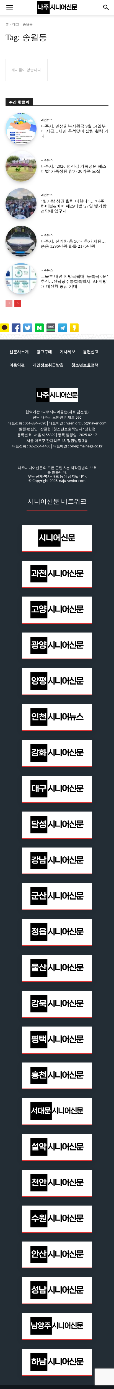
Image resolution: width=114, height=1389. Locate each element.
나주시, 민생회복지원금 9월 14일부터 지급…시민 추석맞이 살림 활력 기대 (74, 131)
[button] (9, 7)
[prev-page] (9, 303)
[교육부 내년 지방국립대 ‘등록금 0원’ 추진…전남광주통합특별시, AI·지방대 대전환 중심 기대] (21, 278)
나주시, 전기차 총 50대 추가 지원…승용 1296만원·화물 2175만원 (73, 243)
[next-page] (17, 303)
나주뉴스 (47, 160)
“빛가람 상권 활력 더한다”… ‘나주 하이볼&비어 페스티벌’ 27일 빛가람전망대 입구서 (74, 206)
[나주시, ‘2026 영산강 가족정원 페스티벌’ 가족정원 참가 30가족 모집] (21, 166)
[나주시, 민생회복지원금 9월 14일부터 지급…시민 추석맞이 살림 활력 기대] (21, 128)
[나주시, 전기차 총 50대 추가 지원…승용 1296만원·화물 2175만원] (21, 241)
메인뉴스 (47, 119)
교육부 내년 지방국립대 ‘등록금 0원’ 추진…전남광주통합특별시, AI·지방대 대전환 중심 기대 (74, 281)
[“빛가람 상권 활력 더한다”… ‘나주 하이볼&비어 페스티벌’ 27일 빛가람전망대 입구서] (21, 203)
